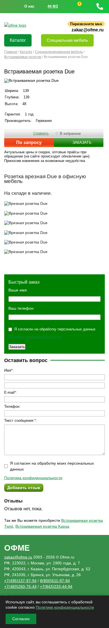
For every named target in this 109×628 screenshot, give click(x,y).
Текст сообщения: (19, 420)
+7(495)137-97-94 (20, 580)
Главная (10, 52)
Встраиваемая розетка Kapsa (42, 526)
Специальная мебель (67, 40)
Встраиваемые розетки (22, 57)
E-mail (9, 392)
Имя (7, 370)
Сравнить (41, 133)
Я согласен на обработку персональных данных (55, 329)
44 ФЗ (53, 6)
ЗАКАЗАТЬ (81, 142)
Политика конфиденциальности (35, 337)
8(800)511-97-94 (55, 580)
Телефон (11, 406)
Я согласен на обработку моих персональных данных (52, 466)
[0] (74, 6)
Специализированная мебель (59, 52)
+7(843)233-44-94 (56, 586)
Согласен (21, 619)
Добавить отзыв (23, 487)
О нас (29, 6)
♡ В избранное (68, 133)
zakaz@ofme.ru (88, 30)
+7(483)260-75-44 (20, 586)
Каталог (18, 40)
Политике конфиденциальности (65, 607)
